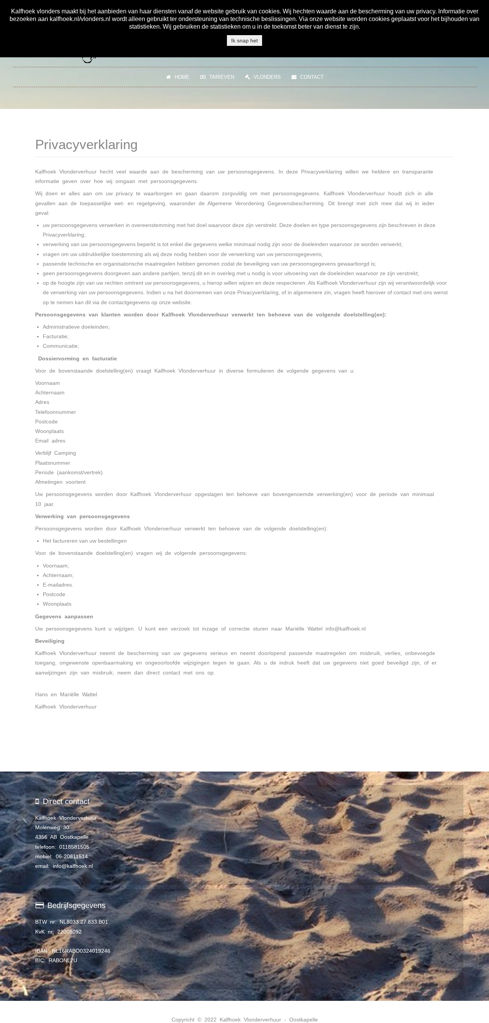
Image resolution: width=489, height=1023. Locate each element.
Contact (312, 77)
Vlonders (267, 77)
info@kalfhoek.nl (345, 629)
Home (182, 77)
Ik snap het (244, 40)
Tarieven (221, 77)
